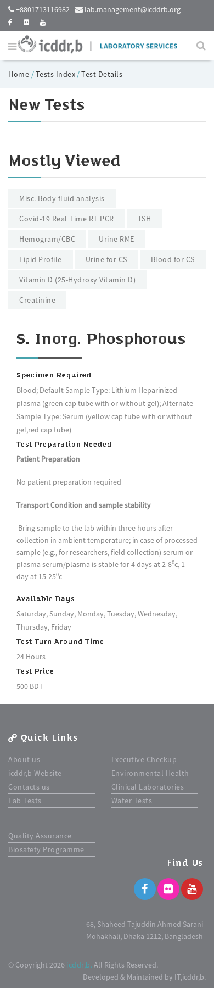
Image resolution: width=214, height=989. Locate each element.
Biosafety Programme (46, 849)
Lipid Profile (40, 259)
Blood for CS (173, 259)
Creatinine (37, 300)
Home (19, 74)
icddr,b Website (35, 773)
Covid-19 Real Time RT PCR (66, 219)
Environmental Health (150, 773)
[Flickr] (168, 889)
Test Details (101, 74)
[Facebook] (145, 889)
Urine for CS (106, 259)
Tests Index (56, 74)
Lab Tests (25, 800)
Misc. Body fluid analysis (62, 198)
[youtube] (43, 22)
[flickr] (27, 22)
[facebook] (10, 22)
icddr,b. (79, 965)
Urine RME (116, 239)
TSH (144, 219)
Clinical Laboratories (147, 787)
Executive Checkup (144, 759)
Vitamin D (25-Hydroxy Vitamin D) (77, 280)
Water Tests (132, 800)
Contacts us (29, 787)
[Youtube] (192, 889)
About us (24, 759)
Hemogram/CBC (47, 239)
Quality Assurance (40, 836)
